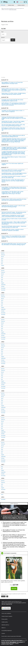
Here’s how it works (12, 9)
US (7, 596)
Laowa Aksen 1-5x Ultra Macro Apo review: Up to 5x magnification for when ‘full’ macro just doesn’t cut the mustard (14, 188)
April (2, 258)
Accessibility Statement (7, 630)
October (2, 286)
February (3, 254)
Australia (3, 596)
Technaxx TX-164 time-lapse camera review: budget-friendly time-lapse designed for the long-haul (14, 118)
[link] (10, 553)
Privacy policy (4, 619)
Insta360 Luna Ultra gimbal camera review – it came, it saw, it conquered (13, 111)
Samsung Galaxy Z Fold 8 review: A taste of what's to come (14, 219)
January (2, 253)
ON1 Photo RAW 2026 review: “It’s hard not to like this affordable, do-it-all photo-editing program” (14, 244)
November (3, 288)
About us (3, 627)
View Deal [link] (14, 588)
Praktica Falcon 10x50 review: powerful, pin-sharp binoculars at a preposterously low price (14, 199)
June (2, 261)
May (2, 260)
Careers (3, 633)
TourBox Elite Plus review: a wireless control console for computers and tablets (12, 230)
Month (3, 37)
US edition (13, 642)
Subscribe (21, 1)
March (2, 256)
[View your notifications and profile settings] (14, 2)
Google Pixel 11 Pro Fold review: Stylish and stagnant (12, 164)
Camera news (11, 5)
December (3, 290)
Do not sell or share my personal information (11, 636)
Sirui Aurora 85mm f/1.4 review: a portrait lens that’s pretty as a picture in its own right (13, 170)
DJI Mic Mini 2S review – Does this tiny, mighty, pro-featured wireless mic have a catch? (13, 122)
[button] (1, 2)
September (3, 284)
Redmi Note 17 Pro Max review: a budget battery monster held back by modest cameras (14, 94)
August (2, 265)
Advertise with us (5, 624)
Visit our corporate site (7, 604)
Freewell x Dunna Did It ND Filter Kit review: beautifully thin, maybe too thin (12, 100)
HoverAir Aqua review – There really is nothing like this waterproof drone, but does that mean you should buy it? (14, 223)
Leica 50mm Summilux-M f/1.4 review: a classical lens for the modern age (14, 177)
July (2, 263)
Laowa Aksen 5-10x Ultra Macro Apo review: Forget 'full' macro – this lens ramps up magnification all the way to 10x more (12, 192)
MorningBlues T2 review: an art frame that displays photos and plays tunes (12, 83)
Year (2, 32)
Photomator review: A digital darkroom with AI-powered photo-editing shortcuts (13, 136)
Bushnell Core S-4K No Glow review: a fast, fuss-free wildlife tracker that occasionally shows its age (13, 129)
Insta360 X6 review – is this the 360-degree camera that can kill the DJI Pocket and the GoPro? (14, 173)
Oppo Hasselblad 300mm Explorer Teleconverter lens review (14, 157)
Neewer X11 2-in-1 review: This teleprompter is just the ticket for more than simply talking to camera (13, 181)
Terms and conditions (6, 613)
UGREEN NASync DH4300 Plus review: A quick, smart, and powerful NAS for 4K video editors (13, 216)
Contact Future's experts (7, 616)
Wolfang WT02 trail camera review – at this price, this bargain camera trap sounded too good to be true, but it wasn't (14, 90)
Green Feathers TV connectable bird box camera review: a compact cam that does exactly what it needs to (14, 237)
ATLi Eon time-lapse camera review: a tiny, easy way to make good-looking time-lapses (13, 125)
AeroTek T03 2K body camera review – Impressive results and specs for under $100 (14, 227)
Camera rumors (21, 5)
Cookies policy (5, 622)
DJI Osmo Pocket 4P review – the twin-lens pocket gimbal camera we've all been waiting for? (14, 213)
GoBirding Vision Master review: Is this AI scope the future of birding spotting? (13, 206)
